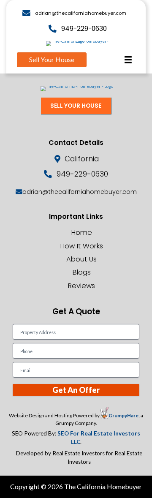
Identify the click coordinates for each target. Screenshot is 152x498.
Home (81, 232)
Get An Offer (76, 390)
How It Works (81, 246)
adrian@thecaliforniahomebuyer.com (80, 13)
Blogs (82, 272)
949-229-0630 (84, 28)
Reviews (81, 286)
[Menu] (128, 60)
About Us (81, 259)
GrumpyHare (123, 415)
